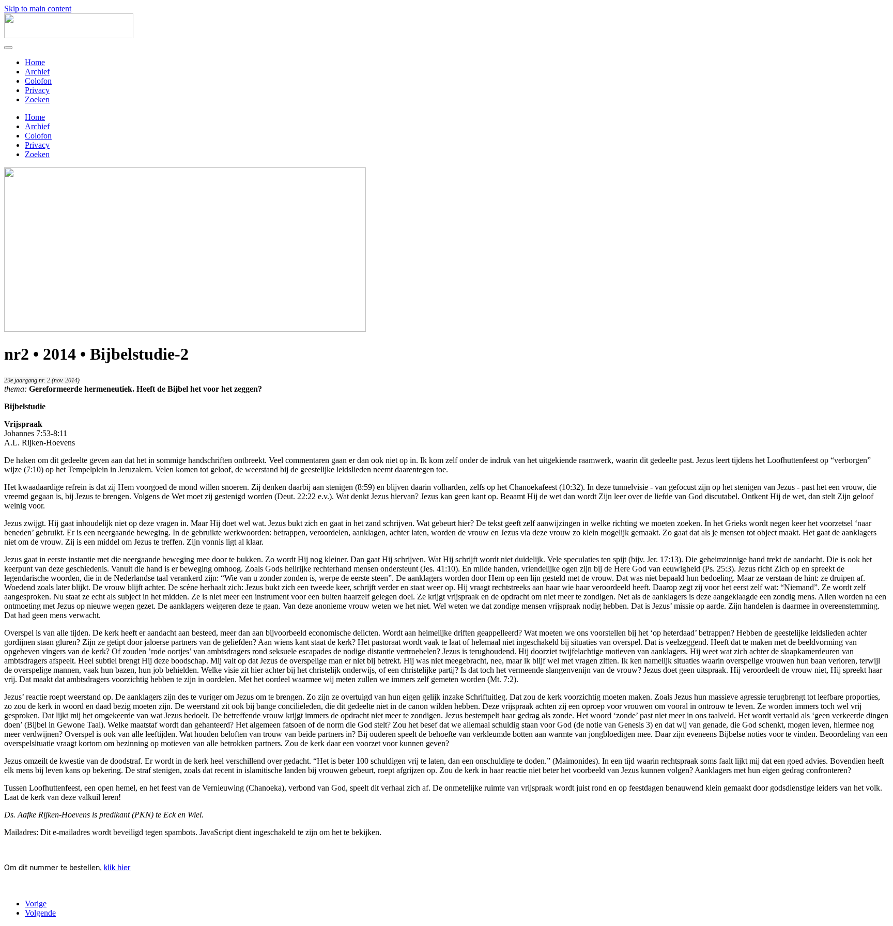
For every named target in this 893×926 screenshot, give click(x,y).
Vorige (36, 903)
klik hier (117, 868)
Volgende (40, 912)
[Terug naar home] (68, 35)
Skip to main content (37, 8)
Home (35, 62)
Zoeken (37, 99)
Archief (37, 71)
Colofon (38, 80)
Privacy (37, 90)
